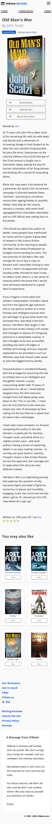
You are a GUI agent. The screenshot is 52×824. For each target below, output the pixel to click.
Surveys (7, 725)
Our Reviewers (11, 683)
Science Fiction (9, 32)
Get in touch (10, 687)
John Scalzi (26, 11)
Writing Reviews (12, 711)
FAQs (5, 692)
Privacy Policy (10, 720)
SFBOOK (16, 3)
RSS (8, 702)
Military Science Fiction (27, 32)
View (13, 577)
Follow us (8, 697)
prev (5, 11)
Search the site (11, 716)
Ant (17, 126)
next (48, 11)
